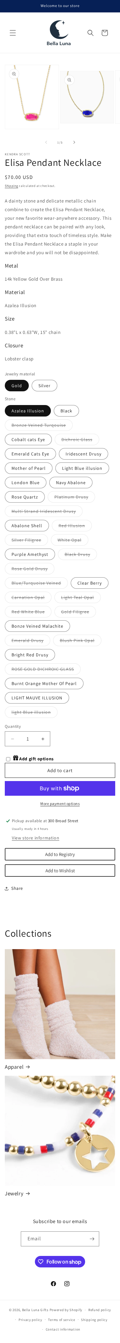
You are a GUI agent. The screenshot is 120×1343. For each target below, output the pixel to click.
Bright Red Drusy (30, 655)
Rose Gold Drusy (33, 569)
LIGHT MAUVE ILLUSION (37, 698)
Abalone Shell (27, 525)
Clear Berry (89, 583)
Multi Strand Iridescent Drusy (47, 512)
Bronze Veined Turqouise (42, 426)
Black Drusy (81, 555)
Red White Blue (32, 613)
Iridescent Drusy (83, 454)
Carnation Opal (32, 598)
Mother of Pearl (29, 468)
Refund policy (99, 1310)
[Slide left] (46, 142)
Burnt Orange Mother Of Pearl (44, 683)
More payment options (60, 803)
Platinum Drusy (74, 498)
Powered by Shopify (66, 1310)
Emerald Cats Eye (30, 454)
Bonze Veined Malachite (37, 626)
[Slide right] (74, 142)
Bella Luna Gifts (35, 1310)
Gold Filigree (78, 613)
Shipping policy (94, 1319)
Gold (17, 385)
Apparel (14, 1066)
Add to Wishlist (60, 870)
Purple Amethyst (30, 554)
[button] (13, 33)
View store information (35, 838)
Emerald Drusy (31, 641)
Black (66, 411)
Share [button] (17, 888)
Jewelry (14, 1193)
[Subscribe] (92, 1238)
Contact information (63, 1329)
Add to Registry (60, 854)
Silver (44, 385)
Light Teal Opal (81, 598)
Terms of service (61, 1319)
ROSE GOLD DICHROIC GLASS (46, 670)
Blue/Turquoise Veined (40, 584)
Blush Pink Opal (80, 641)
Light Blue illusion (82, 468)
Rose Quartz (25, 497)
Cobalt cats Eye (28, 439)
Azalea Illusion (28, 411)
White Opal (73, 541)
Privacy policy (30, 1319)
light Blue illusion (35, 713)
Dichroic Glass (80, 440)
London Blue (26, 482)
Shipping (11, 186)
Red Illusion (75, 526)
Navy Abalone (71, 482)
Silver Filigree (30, 541)
